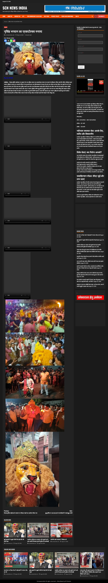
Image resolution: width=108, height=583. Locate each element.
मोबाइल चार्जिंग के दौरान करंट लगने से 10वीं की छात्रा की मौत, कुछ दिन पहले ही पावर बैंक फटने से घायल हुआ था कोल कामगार (90, 274)
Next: (58, 512)
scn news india (15, 7)
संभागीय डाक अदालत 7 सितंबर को (59, 539)
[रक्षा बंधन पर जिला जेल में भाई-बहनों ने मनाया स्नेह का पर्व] (16, 560)
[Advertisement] (90, 215)
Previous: (20, 512)
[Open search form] (92, 16)
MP (23, 16)
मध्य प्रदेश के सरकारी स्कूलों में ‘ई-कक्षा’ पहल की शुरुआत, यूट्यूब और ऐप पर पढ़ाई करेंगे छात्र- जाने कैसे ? (90, 280)
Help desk (46, 16)
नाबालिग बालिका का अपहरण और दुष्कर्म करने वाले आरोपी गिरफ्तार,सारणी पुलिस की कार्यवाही (38, 540)
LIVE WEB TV (101, 16)
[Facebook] (5, 40)
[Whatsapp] (11, 40)
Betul (5, 27)
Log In (77, 16)
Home (4, 16)
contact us (17, 16)
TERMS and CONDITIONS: (67, 16)
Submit (81, 67)
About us (9, 16)
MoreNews (60, 581)
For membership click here (34, 16)
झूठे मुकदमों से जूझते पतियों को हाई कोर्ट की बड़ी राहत (14, 540)
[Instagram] (14, 40)
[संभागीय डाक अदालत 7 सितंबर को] (61, 530)
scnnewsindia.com (9, 35)
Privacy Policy (55, 16)
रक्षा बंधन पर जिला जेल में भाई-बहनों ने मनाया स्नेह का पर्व (88, 235)
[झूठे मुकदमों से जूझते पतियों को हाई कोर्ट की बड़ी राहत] (15, 530)
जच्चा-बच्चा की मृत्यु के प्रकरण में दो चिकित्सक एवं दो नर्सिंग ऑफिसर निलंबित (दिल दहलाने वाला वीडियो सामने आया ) (89, 250)
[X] (8, 40)
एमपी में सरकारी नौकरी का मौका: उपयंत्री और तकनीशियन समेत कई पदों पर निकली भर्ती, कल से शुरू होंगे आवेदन (90, 267)
